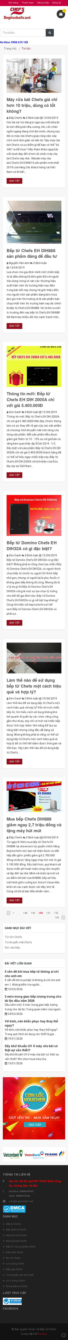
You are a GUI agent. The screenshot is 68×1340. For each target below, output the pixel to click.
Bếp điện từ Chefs (16, 1229)
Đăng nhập (43, 3)
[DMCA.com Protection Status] (14, 1208)
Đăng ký (56, 3)
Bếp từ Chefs (13, 1224)
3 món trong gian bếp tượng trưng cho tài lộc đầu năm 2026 (33, 998)
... (18, 913)
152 (56, 913)
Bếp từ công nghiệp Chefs (21, 1246)
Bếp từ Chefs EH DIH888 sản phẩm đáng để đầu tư (32, 253)
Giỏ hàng (13, 3)
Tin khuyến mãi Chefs (18, 942)
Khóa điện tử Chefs (17, 1286)
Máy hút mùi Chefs (16, 1235)
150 (41, 913)
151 (48, 913)
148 (25, 913)
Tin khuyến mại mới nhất (20, 1275)
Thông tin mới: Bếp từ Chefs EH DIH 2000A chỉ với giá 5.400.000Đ (30, 399)
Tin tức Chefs (13, 937)
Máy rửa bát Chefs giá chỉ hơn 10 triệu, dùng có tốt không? (32, 105)
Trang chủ (10, 48)
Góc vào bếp (12, 947)
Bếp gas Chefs (14, 1269)
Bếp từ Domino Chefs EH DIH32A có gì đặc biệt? (32, 545)
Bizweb (42, 1333)
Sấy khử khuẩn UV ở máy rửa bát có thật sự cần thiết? (31, 1048)
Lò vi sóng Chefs (15, 1280)
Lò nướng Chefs (15, 1263)
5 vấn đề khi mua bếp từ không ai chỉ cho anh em (32, 973)
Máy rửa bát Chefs (16, 1241)
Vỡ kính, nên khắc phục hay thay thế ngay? (31, 1023)
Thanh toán (28, 3)
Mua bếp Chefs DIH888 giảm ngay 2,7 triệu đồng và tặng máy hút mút (34, 825)
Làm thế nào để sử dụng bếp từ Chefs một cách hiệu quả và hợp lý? (34, 686)
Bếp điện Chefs (14, 1252)
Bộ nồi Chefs (13, 1258)
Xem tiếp (14, 180)
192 (57, 917)
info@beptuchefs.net (21, 1201)
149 (33, 913)
